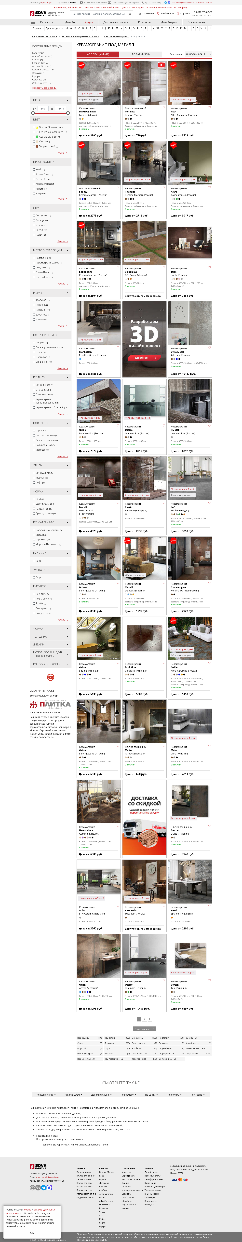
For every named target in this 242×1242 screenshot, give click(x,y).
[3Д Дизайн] (144, 339)
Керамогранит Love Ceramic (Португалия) (87, 508)
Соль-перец (140, 1053)
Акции (89, 22)
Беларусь (42, 220)
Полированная (45, 445)
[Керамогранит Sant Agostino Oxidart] (99, 721)
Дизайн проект (152, 1172)
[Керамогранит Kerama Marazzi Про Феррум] (190, 558)
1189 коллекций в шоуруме (126, 2)
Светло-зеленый (49, 136)
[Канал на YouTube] (32, 1187)
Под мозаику (86, 1058)
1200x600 (43, 300)
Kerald (36, 59)
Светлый (45, 141)
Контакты (144, 22)
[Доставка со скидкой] (144, 817)
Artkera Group (40, 66)
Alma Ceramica (106, 1193)
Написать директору (155, 1186)
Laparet (36, 52)
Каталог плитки (84, 1172)
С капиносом (44, 394)
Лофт (40, 482)
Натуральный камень (49, 530)
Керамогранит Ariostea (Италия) (180, 352)
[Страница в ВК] (38, 1187)
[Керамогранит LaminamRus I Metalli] (190, 401)
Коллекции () (98, 54)
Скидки (125, 1183)
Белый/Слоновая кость (53, 131)
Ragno (102, 1222)
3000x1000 (43, 314)
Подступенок (44, 257)
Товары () (141, 54)
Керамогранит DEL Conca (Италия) (136, 272)
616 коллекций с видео (95, 2)
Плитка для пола (85, 1183)
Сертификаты (128, 1175)
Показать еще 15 (144, 1029)
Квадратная (44, 508)
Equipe (36, 76)
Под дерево (43, 613)
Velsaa (102, 1211)
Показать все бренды (44, 87)
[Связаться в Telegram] (166, 2)
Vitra (101, 1215)
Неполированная (46, 435)
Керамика (43, 539)
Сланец (192, 1037)
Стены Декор (44, 277)
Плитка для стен (84, 1190)
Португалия (43, 215)
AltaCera (103, 1190)
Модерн (42, 477)
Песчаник (42, 593)
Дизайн (70, 22)
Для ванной (44, 361)
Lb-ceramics (104, 1204)
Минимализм (44, 472)
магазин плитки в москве (45, 712)
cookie (27, 1209)
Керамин (37, 73)
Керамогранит (84, 1179)
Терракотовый (48, 146)
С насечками (44, 389)
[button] (118, 107)
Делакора (104, 1183)
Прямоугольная (46, 513)
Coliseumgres (39, 83)
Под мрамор (44, 608)
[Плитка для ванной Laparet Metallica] (144, 83)
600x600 (42, 304)
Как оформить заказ (154, 1179)
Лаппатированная (47, 440)
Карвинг (41, 430)
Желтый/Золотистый (51, 127)
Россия (41, 229)
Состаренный (168, 1058)
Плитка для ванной (86, 1175)
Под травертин (114, 1058)
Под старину (44, 598)
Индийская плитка (85, 1197)
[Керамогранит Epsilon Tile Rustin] (190, 881)
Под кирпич (167, 1053)
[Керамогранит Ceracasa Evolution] (144, 638)
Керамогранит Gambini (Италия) (89, 830)
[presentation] (34, 127)
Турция (41, 234)
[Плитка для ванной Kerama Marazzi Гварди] (99, 163)
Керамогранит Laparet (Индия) (88, 112)
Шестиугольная (45, 503)
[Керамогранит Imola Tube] (190, 243)
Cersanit (103, 1186)
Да (38, 560)
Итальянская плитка (86, 1193)
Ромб (40, 499)
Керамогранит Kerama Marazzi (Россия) (185, 587)
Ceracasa (37, 79)
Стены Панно (44, 272)
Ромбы (41, 603)
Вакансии (126, 1193)
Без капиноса (44, 384)
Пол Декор (43, 267)
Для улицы (42, 342)
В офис (41, 352)
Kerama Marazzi (41, 69)
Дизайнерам (169, 22)
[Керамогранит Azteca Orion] (99, 956)
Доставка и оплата (115, 22)
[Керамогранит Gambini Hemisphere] (99, 801)
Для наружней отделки (49, 347)
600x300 (41, 319)
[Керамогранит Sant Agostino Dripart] (99, 558)
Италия (41, 225)
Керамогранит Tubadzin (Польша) (135, 910)
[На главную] (48, 1166)
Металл (41, 534)
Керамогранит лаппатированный (47, 401)
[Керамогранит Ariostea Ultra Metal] (190, 323)
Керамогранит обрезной (51, 407)
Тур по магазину (153, 2)
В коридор (43, 357)
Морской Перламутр (48, 544)
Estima (102, 1197)
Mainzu (102, 1219)
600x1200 (43, 309)
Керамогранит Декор (49, 262)
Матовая (42, 449)
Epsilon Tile (38, 63)
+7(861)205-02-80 (120, 1129)
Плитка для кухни (85, 1186)
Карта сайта (150, 1183)
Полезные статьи (153, 1175)
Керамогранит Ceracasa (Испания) (136, 667)
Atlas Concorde (40, 56)
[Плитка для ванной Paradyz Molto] (144, 721)
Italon (101, 1175)
